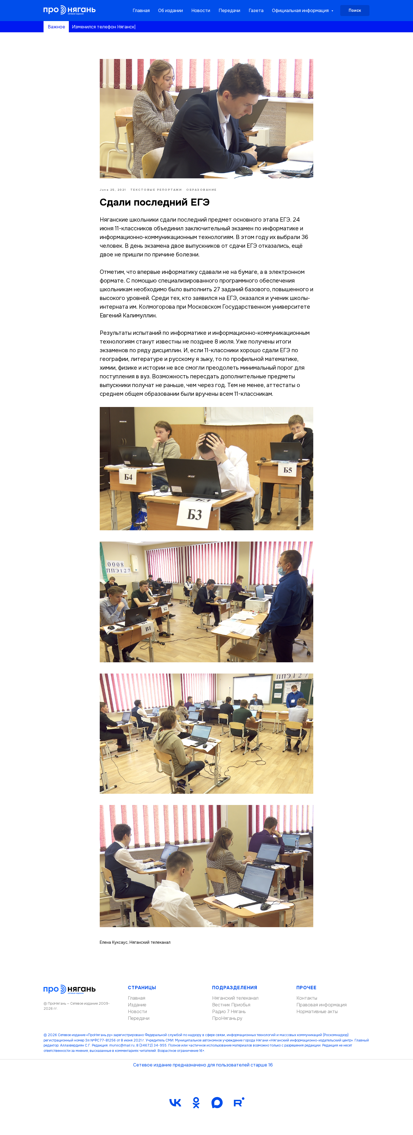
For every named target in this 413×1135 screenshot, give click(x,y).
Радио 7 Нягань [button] (229, 1012)
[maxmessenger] (217, 1103)
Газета (256, 10)
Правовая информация (321, 1005)
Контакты (306, 998)
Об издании (170, 10)
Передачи (229, 10)
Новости (200, 10)
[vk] (175, 1103)
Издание (137, 1005)
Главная (141, 10)
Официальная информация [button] (301, 10)
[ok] (196, 1103)
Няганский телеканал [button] (235, 998)
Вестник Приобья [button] (231, 1005)
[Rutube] (238, 1103)
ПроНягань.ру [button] (227, 1018)
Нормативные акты (317, 1012)
